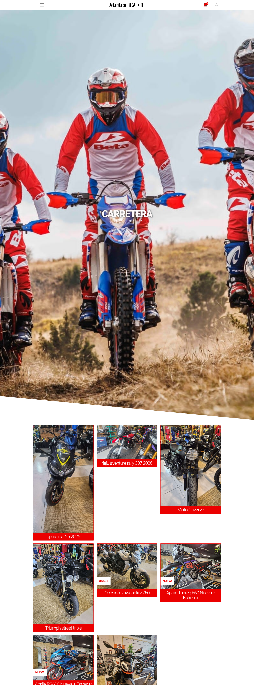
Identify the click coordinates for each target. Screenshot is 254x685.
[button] (104, 581)
